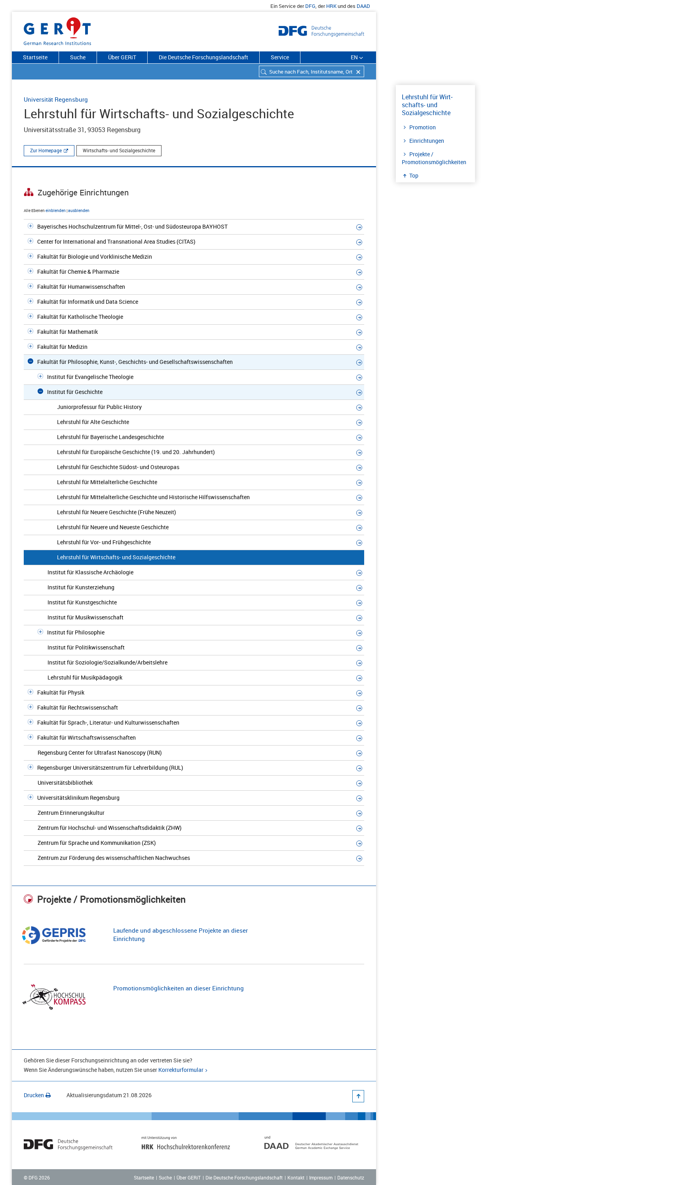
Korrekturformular (180, 1069)
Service (280, 57)
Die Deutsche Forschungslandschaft (203, 57)
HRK (331, 5)
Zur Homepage (46, 150)
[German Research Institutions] (57, 30)
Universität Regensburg (56, 99)
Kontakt (295, 1177)
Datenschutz (350, 1177)
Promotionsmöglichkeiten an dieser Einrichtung (178, 988)
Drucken (34, 1095)
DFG (310, 5)
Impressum (320, 1177)
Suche (78, 57)
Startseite (35, 57)
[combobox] (311, 71)
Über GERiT (122, 57)
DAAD (363, 5)
